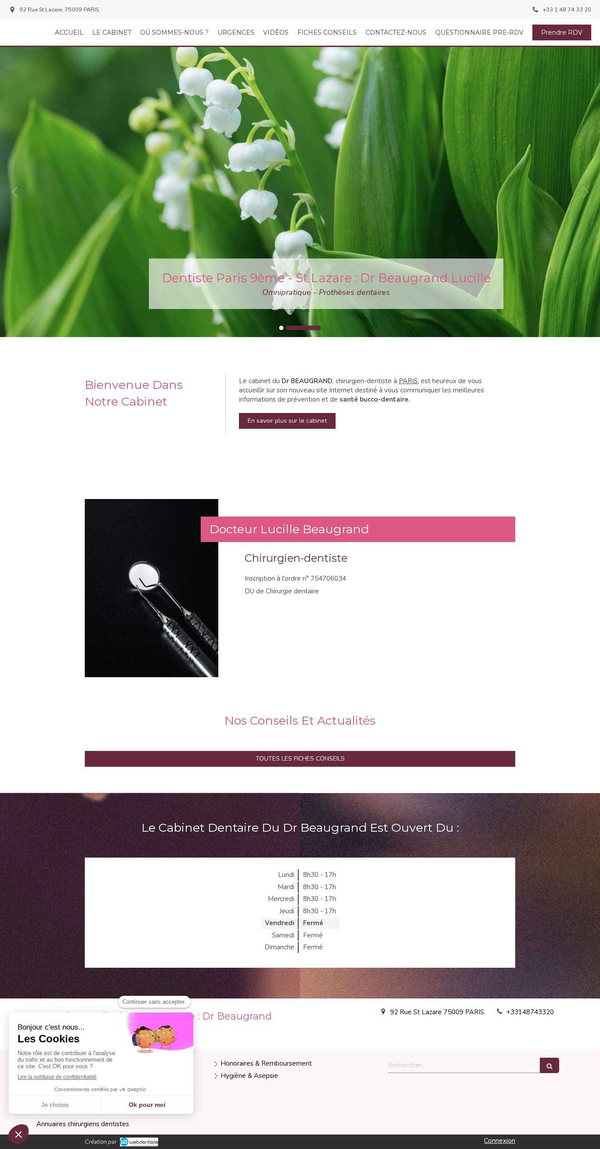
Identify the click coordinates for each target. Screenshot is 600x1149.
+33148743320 (530, 1012)
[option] (300, 192)
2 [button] (319, 328)
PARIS (408, 381)
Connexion (499, 1140)
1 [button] (296, 328)
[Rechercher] (549, 1065)
